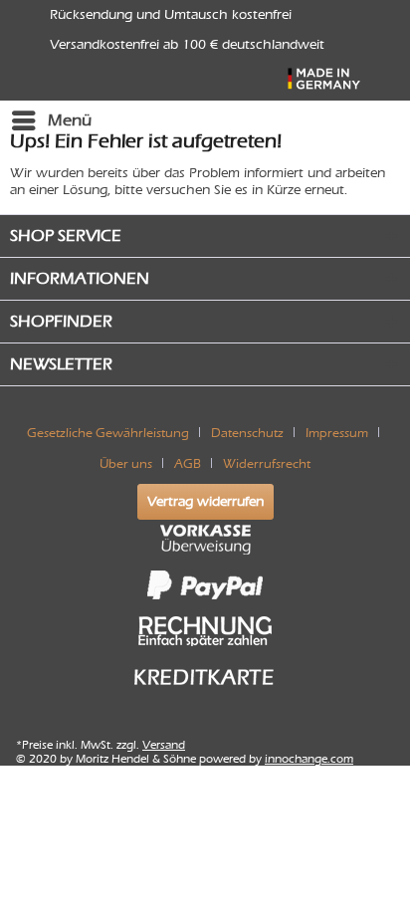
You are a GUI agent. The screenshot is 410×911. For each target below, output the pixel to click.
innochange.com (309, 759)
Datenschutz (247, 432)
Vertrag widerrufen (205, 501)
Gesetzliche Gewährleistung (108, 432)
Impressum (337, 432)
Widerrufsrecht (266, 463)
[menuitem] (51, 120)
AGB (187, 463)
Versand (163, 745)
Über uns (126, 463)
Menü (70, 120)
